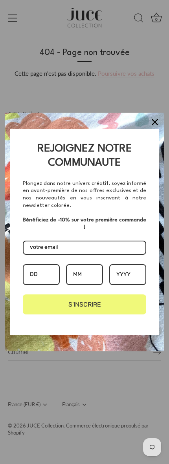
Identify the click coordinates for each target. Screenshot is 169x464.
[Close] (154, 122)
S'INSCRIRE (84, 304)
